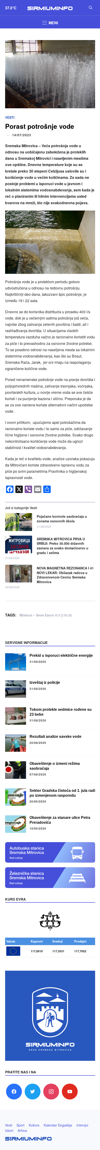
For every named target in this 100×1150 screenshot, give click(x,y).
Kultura (34, 1125)
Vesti (9, 117)
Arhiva (22, 1130)
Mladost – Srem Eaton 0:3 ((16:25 (46, 615)
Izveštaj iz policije (45, 682)
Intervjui (82, 1125)
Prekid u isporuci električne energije (61, 655)
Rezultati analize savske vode (55, 736)
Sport (20, 1125)
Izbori (9, 1130)
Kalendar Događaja (58, 1125)
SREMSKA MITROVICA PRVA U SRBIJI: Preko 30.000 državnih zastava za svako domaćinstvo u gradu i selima (62, 546)
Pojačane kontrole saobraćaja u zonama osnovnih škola (62, 518)
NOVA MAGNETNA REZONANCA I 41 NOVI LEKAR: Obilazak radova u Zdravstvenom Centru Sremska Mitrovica (65, 575)
